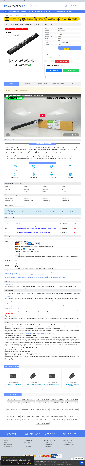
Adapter (24, 11)
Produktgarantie (8, 444)
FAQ (26, 444)
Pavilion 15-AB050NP (46, 198)
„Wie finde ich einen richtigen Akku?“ (43, 333)
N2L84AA (44, 191)
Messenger (55, 70)
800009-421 (64, 186)
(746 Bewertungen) (54, 57)
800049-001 (7, 189)
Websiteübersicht (8, 446)
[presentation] (11, 84)
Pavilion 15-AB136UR (46, 200)
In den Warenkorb (63, 61)
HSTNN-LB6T (45, 189)
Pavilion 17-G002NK (65, 202)
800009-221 (26, 186)
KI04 (6, 191)
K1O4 (62, 189)
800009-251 (45, 186)
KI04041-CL (26, 191)
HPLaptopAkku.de (42, 461)
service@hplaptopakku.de (70, 444)
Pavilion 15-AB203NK (9, 202)
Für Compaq (37, 11)
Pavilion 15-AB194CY (65, 200)
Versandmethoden (48, 444)
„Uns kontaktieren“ (30, 333)
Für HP (29, 11)
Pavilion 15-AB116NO (28, 200)
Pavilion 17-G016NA (9, 205)
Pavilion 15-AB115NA (9, 200)
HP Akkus (11, 15)
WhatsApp (72, 70)
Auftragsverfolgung (60, 11)
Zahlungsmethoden (48, 446)
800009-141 (7, 186)
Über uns (7, 442)
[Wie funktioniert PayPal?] (56, 457)
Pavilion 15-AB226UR (28, 202)
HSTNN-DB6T (26, 189)
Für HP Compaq (47, 11)
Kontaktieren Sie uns (69, 442)
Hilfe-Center (27, 442)
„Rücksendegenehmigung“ (49, 315)
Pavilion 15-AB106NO (66, 198)
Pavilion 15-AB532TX (46, 202)
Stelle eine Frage (49, 77)
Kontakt (70, 11)
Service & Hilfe (76, 5)
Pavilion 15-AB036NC (28, 198)
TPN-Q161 (63, 191)
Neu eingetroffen (14, 11)
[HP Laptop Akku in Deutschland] (14, 6)
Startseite (6, 15)
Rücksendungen (28, 446)
